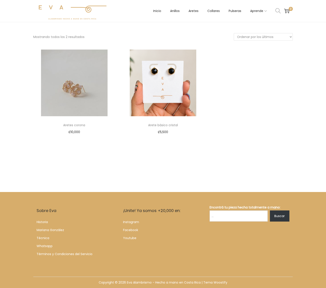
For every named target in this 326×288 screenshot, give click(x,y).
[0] (286, 11)
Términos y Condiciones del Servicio (64, 254)
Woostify (220, 282)
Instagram (131, 222)
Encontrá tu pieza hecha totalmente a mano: (245, 207)
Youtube (129, 238)
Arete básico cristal (163, 125)
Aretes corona (74, 125)
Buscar (279, 216)
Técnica (43, 238)
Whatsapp (45, 246)
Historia (42, 222)
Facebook (130, 230)
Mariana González (50, 230)
